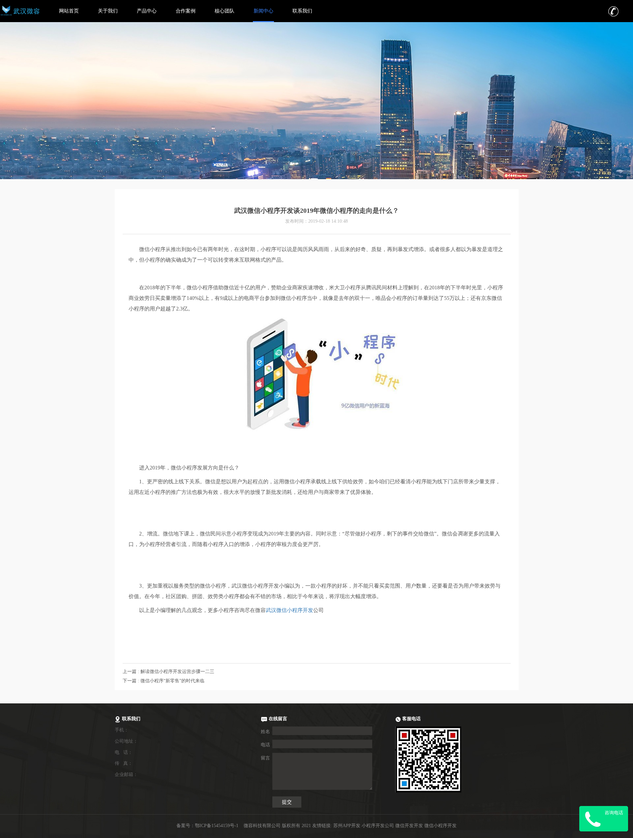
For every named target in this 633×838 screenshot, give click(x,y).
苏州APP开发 (346, 825)
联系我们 (302, 11)
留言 (265, 758)
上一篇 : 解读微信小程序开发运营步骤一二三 (168, 671)
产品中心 (147, 11)
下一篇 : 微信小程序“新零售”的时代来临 (163, 680)
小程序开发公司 (378, 825)
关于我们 (108, 11)
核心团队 (224, 11)
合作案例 (186, 11)
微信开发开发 (409, 825)
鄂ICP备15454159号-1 (216, 825)
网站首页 (69, 11)
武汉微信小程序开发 (289, 610)
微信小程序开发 (440, 825)
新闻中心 (263, 11)
